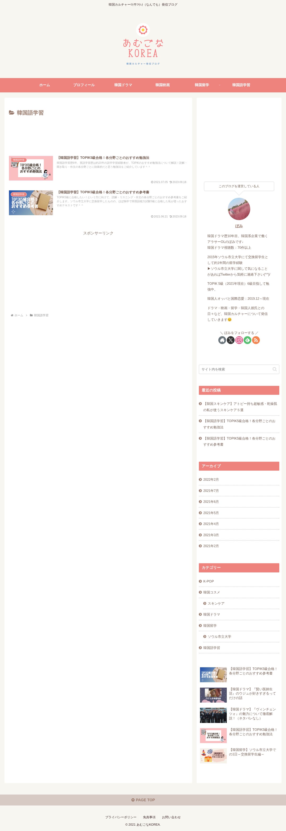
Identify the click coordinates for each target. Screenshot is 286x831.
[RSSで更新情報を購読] (256, 340)
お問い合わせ (171, 817)
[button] (275, 369)
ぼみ (239, 226)
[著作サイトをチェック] (222, 340)
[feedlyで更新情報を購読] (247, 340)
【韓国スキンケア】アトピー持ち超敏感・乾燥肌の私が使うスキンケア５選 (240, 407)
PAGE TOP (145, 800)
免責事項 (149, 817)
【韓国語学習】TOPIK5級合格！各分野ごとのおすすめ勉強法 (239, 424)
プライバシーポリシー (121, 817)
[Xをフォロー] (231, 340)
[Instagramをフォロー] (239, 340)
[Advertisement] (98, 130)
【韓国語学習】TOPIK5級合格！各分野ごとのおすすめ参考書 (239, 441)
